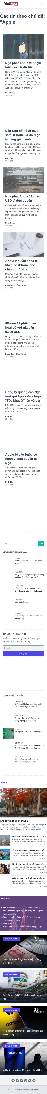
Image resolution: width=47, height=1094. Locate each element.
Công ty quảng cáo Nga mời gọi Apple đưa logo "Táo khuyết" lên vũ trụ (23, 396)
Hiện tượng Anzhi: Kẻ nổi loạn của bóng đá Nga (22, 927)
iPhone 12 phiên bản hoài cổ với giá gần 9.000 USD (20, 328)
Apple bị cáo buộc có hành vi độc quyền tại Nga (21, 459)
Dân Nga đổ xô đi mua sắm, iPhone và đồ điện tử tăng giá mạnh (22, 135)
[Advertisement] (23, 673)
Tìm (41, 544)
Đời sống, (9, 158)
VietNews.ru (34, 1090)
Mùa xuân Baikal (21, 602)
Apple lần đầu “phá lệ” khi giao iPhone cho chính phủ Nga (22, 265)
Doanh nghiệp (11, 939)
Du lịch (3, 782)
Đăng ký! (23, 653)
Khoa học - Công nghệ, (15, 285)
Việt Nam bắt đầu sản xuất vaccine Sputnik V (21, 907)
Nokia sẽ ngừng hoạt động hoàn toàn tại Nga (22, 1070)
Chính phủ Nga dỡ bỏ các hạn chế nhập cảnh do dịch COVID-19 (27, 864)
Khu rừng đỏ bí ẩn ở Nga (14, 821)
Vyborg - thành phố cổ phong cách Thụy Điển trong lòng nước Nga (27, 878)
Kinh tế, (9, 416)
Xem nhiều (6, 899)
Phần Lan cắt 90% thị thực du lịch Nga (29, 836)
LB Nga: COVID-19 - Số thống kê (28, 732)
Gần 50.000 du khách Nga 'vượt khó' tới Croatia (28, 850)
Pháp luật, (10, 93)
